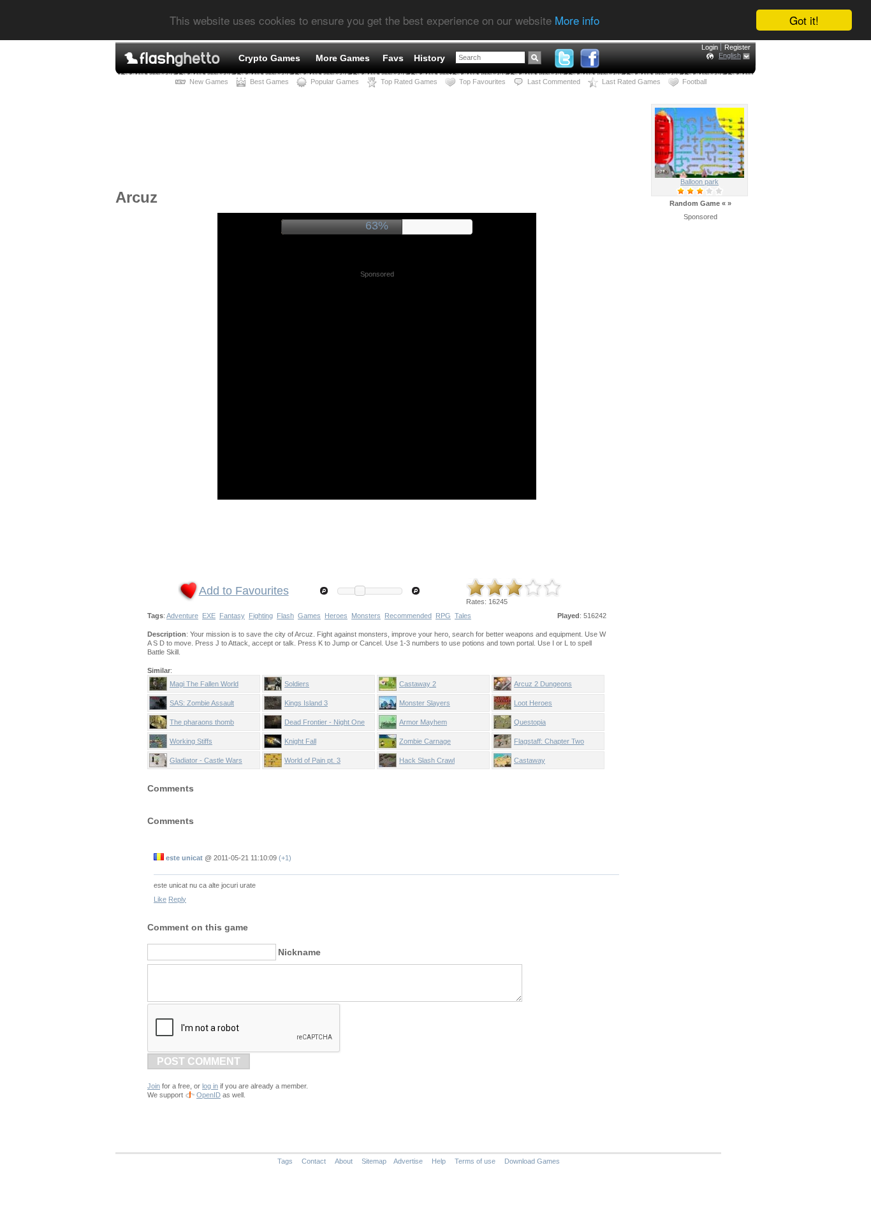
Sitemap (374, 1161)
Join (153, 1086)
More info (577, 21)
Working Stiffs (191, 741)
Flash (285, 615)
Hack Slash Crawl (427, 760)
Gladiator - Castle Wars (206, 760)
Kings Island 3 (306, 703)
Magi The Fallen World (204, 684)
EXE (209, 615)
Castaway (529, 760)
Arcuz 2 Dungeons (543, 684)
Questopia (530, 722)
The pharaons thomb (202, 722)
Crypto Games (269, 58)
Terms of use (475, 1161)
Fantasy (232, 615)
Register (737, 47)
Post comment (198, 1061)
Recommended (408, 615)
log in (210, 1086)
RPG (443, 615)
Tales (463, 615)
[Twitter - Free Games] (564, 55)
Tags (285, 1161)
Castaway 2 (417, 684)
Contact (314, 1161)
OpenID (208, 1095)
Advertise (408, 1161)
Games (309, 615)
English (730, 55)
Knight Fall (300, 741)
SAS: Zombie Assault (202, 703)
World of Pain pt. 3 (312, 760)
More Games (343, 58)
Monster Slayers (424, 703)
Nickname (299, 952)
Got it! (804, 20)
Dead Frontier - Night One (324, 722)
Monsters (366, 615)
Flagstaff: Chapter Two (549, 741)
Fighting (261, 615)
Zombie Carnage (425, 741)
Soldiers (296, 684)
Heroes (336, 615)
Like (160, 899)
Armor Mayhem (423, 722)
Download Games (532, 1161)
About (344, 1161)
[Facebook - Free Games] (590, 55)
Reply (177, 899)
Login (709, 47)
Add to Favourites (244, 590)
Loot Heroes (533, 703)
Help (439, 1161)
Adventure (182, 615)
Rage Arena (700, 181)
